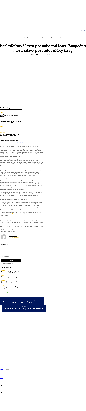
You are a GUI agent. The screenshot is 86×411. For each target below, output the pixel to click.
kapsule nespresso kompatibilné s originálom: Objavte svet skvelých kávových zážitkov (22, 301)
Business (1, 112)
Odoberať (11, 260)
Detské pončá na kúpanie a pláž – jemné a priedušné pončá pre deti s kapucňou (10, 135)
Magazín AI (2, 354)
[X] (30, 28)
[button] (65, 30)
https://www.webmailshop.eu (14, 237)
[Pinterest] (39, 60)
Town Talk (2, 353)
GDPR (14, 263)
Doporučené (2, 132)
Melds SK (2, 349)
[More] (56, 60)
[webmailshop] (4, 237)
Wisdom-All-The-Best (4, 361)
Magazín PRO (3, 358)
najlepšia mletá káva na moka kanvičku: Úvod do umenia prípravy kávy (23, 309)
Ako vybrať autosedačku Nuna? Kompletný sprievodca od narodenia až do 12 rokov (10, 128)
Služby (1, 120)
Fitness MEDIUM (3, 359)
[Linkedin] (28, 28)
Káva (43, 41)
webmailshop (39, 54)
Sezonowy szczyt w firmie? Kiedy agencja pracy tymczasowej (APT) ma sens (10, 122)
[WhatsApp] (43, 60)
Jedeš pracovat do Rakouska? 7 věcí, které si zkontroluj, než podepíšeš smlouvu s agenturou (10, 115)
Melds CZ (2, 351)
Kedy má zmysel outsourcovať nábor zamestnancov (9, 141)
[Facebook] (27, 28)
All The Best (2, 356)
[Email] (51, 60)
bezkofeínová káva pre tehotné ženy (9, 213)
